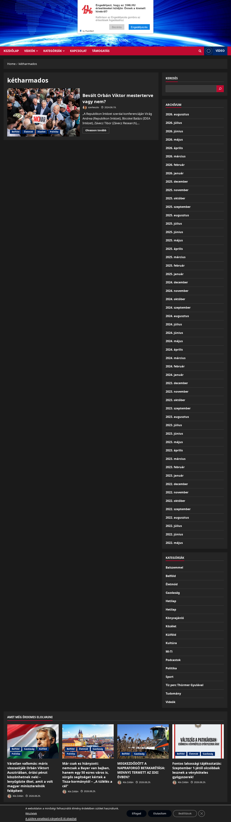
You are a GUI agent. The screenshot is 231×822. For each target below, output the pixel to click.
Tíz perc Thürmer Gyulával (184, 685)
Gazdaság (173, 593)
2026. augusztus (177, 114)
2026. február (175, 165)
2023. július (174, 425)
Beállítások (184, 813)
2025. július (174, 224)
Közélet (41, 131)
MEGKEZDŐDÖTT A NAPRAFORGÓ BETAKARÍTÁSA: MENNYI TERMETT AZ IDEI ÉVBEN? (141, 770)
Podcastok (173, 660)
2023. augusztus (177, 417)
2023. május (174, 442)
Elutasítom (159, 813)
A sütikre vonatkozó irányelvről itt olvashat (51, 818)
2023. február (175, 467)
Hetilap (171, 601)
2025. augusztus (177, 215)
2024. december (177, 282)
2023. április (174, 450)
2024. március (176, 358)
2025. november (177, 190)
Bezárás (117, 27)
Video (220, 51)
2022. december (177, 484)
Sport (169, 677)
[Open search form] (200, 50)
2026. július (174, 123)
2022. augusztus (177, 518)
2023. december (177, 383)
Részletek (31, 813)
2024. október (175, 299)
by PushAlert (88, 30)
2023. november (177, 392)
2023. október (175, 400)
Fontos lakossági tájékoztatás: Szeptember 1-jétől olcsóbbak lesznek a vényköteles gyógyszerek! (196, 770)
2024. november (177, 291)
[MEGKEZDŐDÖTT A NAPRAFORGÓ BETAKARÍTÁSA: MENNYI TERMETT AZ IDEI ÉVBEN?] (143, 741)
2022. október (175, 501)
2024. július (174, 324)
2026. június (174, 131)
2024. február (175, 366)
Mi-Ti (169, 651)
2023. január (175, 476)
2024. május (174, 341)
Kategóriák (52, 51)
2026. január (175, 173)
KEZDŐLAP (11, 51)
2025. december (177, 182)
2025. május (174, 240)
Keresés (172, 78)
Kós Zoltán (17, 795)
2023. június (174, 434)
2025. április (174, 249)
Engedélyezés (139, 27)
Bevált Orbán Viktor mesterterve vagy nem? (43, 112)
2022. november (177, 492)
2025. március (176, 257)
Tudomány (173, 693)
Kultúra (171, 643)
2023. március (176, 459)
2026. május (174, 140)
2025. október (175, 198)
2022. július (174, 526)
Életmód (28, 131)
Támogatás (101, 51)
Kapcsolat (78, 51)
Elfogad (136, 813)
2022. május (174, 543)
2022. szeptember (178, 509)
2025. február (175, 266)
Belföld (15, 131)
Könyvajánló (175, 618)
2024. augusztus (177, 316)
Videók (29, 51)
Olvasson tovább (97, 130)
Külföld (171, 635)
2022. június (174, 534)
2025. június (174, 232)
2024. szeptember (178, 308)
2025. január (175, 274)
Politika (54, 131)
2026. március (176, 156)
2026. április (174, 148)
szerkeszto (93, 107)
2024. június (174, 333)
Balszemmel (174, 567)
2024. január (175, 375)
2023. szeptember (178, 408)
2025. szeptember (178, 207)
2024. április (174, 350)
